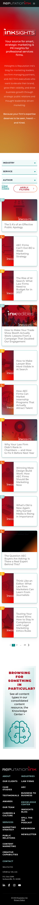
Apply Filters (24, 188)
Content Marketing (9, 845)
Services (8, 822)
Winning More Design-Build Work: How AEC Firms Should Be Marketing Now (25, 476)
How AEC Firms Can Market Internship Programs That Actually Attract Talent (25, 400)
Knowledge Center (28, 803)
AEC (23, 787)
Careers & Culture (9, 814)
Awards (8, 801)
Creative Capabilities (10, 853)
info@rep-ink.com (10, 872)
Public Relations (9, 836)
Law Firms (27, 781)
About (7, 776)
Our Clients (10, 781)
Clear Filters (5, 187)
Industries (28, 776)
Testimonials (11, 795)
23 (25, 645)
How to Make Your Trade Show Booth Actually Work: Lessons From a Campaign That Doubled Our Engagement (19, 336)
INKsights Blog (27, 810)
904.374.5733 (8, 867)
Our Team (8, 807)
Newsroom (28, 828)
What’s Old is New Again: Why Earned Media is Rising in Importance (25, 511)
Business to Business (28, 794)
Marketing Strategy (9, 828)
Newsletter (28, 834)
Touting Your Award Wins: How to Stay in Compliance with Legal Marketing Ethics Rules (25, 622)
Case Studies (7, 788)
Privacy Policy (19, 900)
